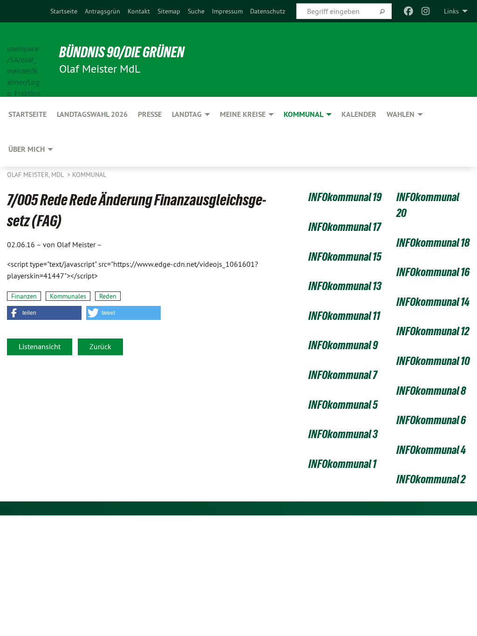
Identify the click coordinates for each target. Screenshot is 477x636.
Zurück (100, 346)
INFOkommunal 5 (343, 404)
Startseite (63, 11)
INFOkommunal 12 (432, 331)
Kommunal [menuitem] (303, 114)
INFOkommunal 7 (342, 374)
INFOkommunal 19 (345, 196)
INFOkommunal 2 (430, 479)
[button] (44, 313)
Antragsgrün (102, 11)
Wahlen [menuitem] (401, 114)
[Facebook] (409, 11)
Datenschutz (267, 11)
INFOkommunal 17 (344, 226)
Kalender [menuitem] (358, 114)
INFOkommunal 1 (342, 463)
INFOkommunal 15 (345, 256)
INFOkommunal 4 (431, 449)
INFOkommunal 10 (433, 360)
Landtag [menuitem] (187, 114)
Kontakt (139, 11)
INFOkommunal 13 (345, 285)
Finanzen (24, 296)
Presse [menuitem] (150, 114)
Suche (196, 11)
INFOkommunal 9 (343, 345)
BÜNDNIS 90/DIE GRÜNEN (121, 52)
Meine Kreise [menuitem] (243, 114)
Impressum (227, 11)
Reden (107, 296)
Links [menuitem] (451, 11)
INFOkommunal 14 (433, 301)
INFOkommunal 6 (431, 419)
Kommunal (89, 174)
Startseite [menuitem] (27, 114)
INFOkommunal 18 (433, 242)
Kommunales (68, 296)
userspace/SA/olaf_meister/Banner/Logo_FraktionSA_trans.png (24, 60)
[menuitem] (63, 11)
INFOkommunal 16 (433, 271)
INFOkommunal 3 (343, 433)
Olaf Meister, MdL (36, 174)
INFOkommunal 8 (431, 390)
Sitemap (168, 11)
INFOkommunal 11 (344, 315)
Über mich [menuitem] (26, 149)
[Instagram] (425, 11)
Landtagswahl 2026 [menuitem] (92, 114)
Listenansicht (40, 346)
